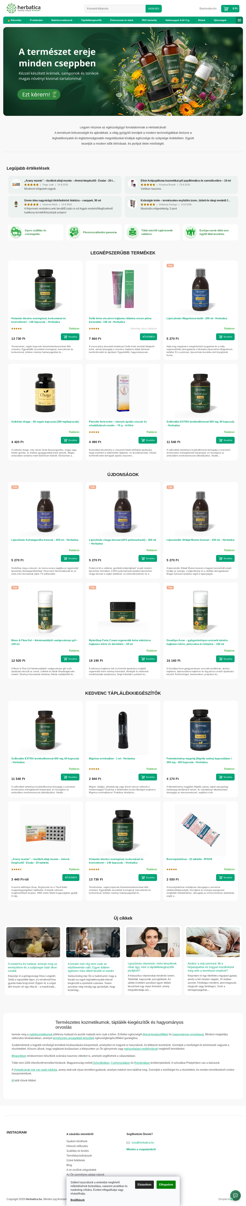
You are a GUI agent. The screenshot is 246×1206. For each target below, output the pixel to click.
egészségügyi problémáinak (141, 1048)
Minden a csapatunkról (141, 1149)
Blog (69, 1165)
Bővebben (148, 336)
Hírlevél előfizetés (77, 1146)
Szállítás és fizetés (77, 1150)
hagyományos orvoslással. (188, 1034)
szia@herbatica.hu (143, 1142)
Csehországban (120, 1062)
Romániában (142, 1062)
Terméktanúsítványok (79, 1155)
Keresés (153, 8)
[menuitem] (14, 20)
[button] (21, 71)
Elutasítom (144, 1184)
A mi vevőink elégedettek (81, 1169)
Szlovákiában (101, 1062)
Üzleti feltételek (75, 1160)
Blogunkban (19, 1055)
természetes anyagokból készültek (73, 1038)
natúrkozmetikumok (41, 1034)
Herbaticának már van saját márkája (35, 1069)
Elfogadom (166, 1184)
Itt (13, 1080)
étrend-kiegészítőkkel (155, 1034)
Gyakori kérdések (76, 1141)
